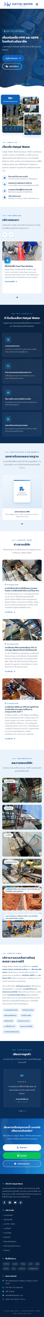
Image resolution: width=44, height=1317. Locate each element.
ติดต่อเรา (7, 1250)
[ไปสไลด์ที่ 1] (15, 297)
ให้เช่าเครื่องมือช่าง (10, 1241)
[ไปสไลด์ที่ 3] (19, 297)
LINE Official (9, 1291)
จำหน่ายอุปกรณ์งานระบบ (12, 1246)
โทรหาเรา (23, 1147)
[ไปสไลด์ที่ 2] (17, 297)
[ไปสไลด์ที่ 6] (24, 297)
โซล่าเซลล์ (7, 1237)
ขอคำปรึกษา (14, 66)
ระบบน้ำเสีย (7, 1233)
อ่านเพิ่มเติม (9, 612)
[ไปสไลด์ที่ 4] (21, 297)
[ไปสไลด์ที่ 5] (22, 297)
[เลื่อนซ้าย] (4, 234)
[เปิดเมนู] (37, 4)
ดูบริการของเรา (12, 58)
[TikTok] (21, 1202)
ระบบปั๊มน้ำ (7, 1228)
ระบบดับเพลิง (8, 1215)
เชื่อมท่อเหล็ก (8, 1219)
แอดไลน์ (23, 1155)
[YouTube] (15, 1202)
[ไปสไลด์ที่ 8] (28, 297)
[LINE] (10, 1202)
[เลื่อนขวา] (11, 234)
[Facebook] (4, 1202)
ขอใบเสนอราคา (24, 1163)
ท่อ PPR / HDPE (9, 1224)
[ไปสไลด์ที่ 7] (26, 297)
